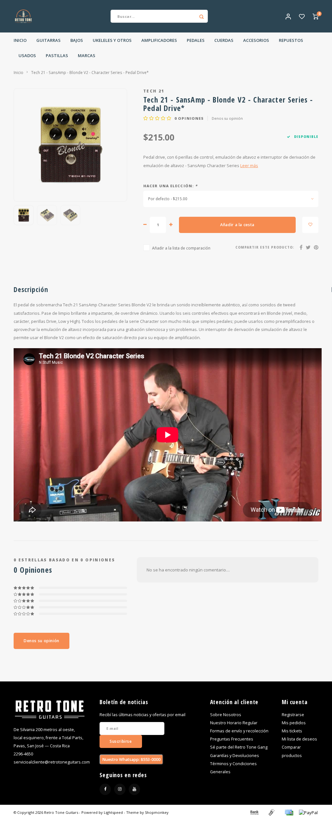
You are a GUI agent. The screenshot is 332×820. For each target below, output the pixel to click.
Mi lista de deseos (299, 739)
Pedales (196, 40)
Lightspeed (113, 812)
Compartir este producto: (264, 247)
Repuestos (291, 40)
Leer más (249, 165)
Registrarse (293, 714)
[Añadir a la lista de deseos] (310, 225)
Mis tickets (292, 731)
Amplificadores (159, 40)
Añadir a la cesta (237, 224)
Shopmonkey (157, 812)
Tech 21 (153, 90)
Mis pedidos (294, 723)
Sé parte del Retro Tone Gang (238, 747)
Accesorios (256, 40)
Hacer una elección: (170, 185)
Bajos (76, 40)
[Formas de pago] (254, 812)
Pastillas (57, 55)
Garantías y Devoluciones (234, 755)
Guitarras (48, 40)
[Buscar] (201, 16)
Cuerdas (223, 40)
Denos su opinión (227, 118)
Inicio (20, 40)
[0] (315, 16)
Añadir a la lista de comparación (181, 248)
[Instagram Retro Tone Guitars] (119, 789)
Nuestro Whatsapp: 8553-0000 (131, 759)
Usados (27, 55)
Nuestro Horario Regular (233, 723)
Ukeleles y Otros (112, 40)
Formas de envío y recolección (239, 731)
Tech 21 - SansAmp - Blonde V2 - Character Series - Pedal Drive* (89, 72)
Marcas (86, 55)
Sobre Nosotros (225, 714)
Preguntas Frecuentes (231, 739)
